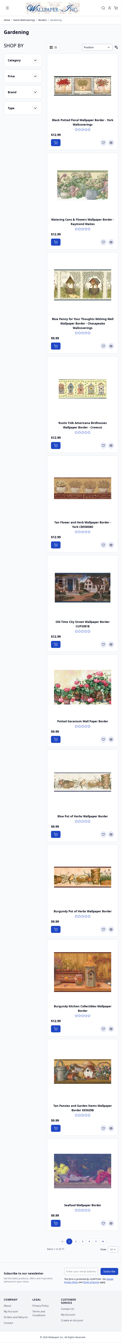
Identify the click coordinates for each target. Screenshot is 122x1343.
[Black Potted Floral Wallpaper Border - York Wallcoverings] (82, 86)
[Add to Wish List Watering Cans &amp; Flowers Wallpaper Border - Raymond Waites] (103, 242)
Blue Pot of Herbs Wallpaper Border (83, 816)
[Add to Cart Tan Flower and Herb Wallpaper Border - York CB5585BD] (56, 544)
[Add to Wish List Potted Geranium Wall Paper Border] (103, 739)
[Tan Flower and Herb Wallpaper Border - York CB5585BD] (82, 488)
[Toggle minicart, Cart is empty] (116, 8)
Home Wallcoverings (24, 20)
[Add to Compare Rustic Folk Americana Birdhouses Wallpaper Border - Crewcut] (111, 445)
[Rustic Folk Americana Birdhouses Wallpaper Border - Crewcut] (82, 388)
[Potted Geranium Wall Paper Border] (82, 687)
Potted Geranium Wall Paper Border (82, 721)
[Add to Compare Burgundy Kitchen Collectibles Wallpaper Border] (111, 1029)
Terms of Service (91, 1282)
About (7, 1305)
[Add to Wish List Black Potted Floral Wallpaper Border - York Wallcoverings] (103, 142)
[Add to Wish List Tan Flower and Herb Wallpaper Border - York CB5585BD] (103, 545)
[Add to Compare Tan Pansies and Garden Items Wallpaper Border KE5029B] (111, 1128)
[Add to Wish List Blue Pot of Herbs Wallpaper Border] (103, 834)
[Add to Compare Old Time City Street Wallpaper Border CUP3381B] (111, 644)
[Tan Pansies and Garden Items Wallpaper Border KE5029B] (82, 1071)
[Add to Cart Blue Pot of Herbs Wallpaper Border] (56, 834)
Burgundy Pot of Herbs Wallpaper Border (83, 911)
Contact (8, 1323)
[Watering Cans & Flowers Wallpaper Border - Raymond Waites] (82, 185)
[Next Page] (103, 1241)
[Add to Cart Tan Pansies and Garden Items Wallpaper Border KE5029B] (56, 1128)
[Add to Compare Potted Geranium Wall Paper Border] (111, 739)
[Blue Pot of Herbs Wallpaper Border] (82, 782)
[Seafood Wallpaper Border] (82, 1171)
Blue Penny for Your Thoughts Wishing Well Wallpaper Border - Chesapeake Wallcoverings (82, 323)
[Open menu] (7, 7)
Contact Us (67, 1309)
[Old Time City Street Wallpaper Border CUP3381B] (82, 587)
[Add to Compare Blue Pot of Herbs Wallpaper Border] (111, 834)
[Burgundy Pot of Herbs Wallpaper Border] (82, 877)
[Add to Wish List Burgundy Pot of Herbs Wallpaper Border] (103, 929)
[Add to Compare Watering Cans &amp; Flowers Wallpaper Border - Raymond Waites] (111, 242)
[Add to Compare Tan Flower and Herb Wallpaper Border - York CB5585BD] (111, 545)
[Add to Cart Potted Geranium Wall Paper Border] (56, 739)
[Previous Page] (63, 1241)
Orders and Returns (16, 1317)
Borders (42, 20)
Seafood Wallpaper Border (82, 1205)
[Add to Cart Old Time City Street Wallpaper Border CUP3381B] (56, 644)
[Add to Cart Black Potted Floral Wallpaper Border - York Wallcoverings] (56, 142)
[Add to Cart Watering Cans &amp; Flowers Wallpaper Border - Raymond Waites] (56, 242)
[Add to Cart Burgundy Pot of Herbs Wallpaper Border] (56, 929)
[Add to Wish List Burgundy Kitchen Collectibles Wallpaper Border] (103, 1029)
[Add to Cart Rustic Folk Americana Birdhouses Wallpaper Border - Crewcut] (56, 445)
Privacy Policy (40, 1305)
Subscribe (109, 1271)
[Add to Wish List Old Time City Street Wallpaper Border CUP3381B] (103, 644)
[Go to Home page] (52, 8)
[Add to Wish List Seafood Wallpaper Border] (103, 1223)
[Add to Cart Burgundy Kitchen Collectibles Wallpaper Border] (56, 1028)
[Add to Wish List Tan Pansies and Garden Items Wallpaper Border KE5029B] (103, 1128)
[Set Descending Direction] (116, 47)
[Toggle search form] (103, 8)
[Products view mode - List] (56, 47)
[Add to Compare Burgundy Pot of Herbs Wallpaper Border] (111, 929)
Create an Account (72, 1320)
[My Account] (109, 8)
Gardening (56, 20)
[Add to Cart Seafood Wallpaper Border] (56, 1223)
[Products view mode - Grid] (51, 47)
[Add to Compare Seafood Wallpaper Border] (111, 1223)
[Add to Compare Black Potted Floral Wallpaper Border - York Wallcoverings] (111, 142)
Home (7, 20)
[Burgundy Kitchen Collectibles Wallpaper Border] (82, 972)
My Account (11, 1311)
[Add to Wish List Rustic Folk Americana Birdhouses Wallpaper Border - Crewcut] (103, 445)
